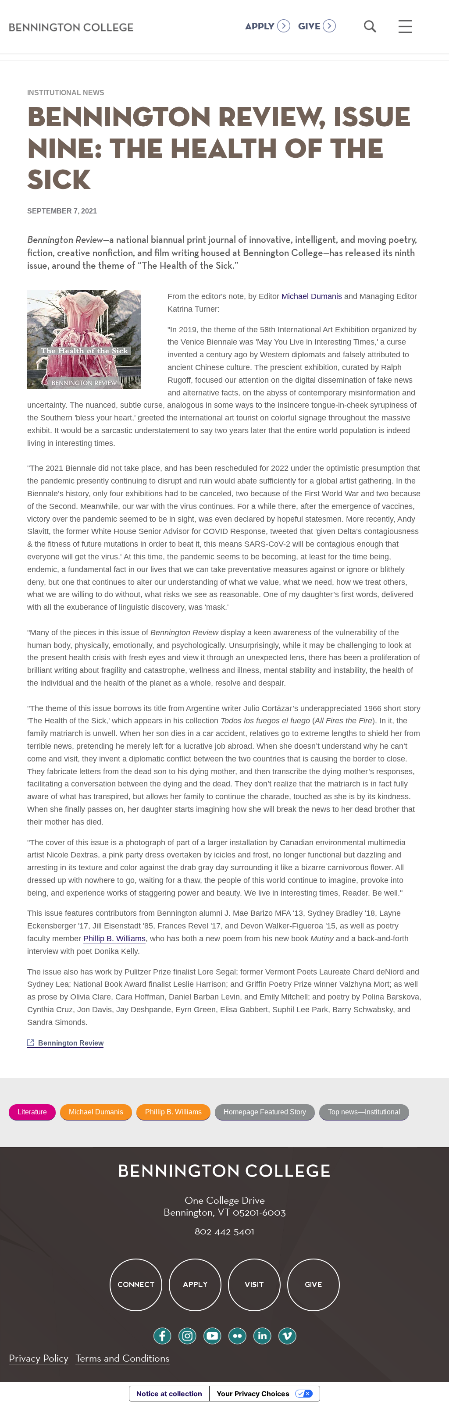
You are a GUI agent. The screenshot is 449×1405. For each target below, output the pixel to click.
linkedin (262, 1334)
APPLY (260, 27)
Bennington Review (70, 1043)
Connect (135, 1285)
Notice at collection (169, 1393)
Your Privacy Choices (253, 1393)
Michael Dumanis (312, 296)
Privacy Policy (38, 1358)
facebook (162, 1334)
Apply (194, 1285)
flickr (237, 1334)
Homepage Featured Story (265, 1112)
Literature (32, 1112)
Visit (254, 1285)
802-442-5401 (224, 1230)
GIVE (309, 27)
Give (313, 1285)
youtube (212, 1334)
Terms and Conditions (122, 1358)
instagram (187, 1334)
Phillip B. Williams (114, 938)
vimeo (287, 1334)
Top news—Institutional (364, 1112)
